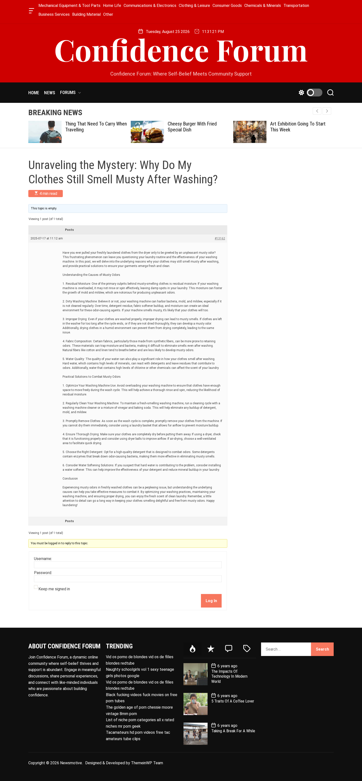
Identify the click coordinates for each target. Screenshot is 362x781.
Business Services (54, 14)
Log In (211, 600)
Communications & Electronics (150, 5)
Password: (43, 573)
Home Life (112, 5)
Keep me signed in (54, 589)
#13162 (220, 238)
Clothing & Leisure (194, 5)
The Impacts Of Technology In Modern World (229, 676)
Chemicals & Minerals (262, 5)
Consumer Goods (227, 5)
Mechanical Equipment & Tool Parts (69, 5)
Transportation (296, 5)
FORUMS (68, 92)
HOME (33, 92)
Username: (43, 559)
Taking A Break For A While (233, 730)
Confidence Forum (181, 49)
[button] (327, 111)
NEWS (49, 92)
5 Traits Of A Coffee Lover (232, 701)
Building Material (86, 14)
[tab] (192, 649)
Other (108, 14)
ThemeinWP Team (147, 763)
